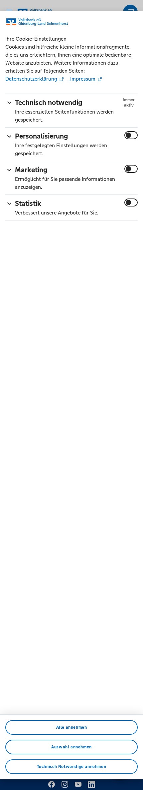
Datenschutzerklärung (32, 79)
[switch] (131, 135)
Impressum (83, 79)
